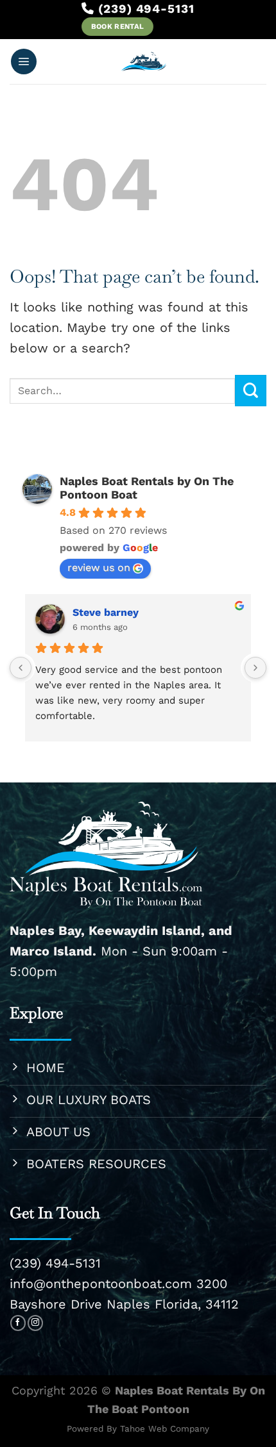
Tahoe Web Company (164, 1428)
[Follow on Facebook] (18, 1323)
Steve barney (106, 612)
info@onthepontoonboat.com (101, 1283)
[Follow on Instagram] (35, 1323)
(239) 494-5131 (55, 1263)
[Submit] (250, 390)
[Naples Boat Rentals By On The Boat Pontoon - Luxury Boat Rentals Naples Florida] (143, 61)
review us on (98, 567)
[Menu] (24, 61)
